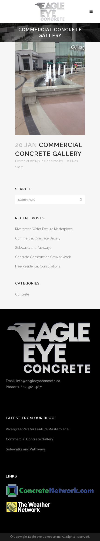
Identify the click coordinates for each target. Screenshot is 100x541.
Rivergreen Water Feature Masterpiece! (44, 229)
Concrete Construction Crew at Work (43, 257)
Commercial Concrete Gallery (37, 238)
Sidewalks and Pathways (33, 247)
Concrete (51, 161)
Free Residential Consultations (37, 266)
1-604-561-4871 (30, 387)
